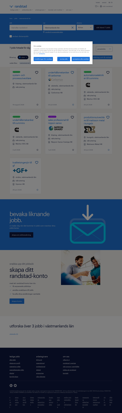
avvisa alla (63, 59)
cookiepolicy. (42, 53)
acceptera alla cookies (81, 59)
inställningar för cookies (43, 59)
